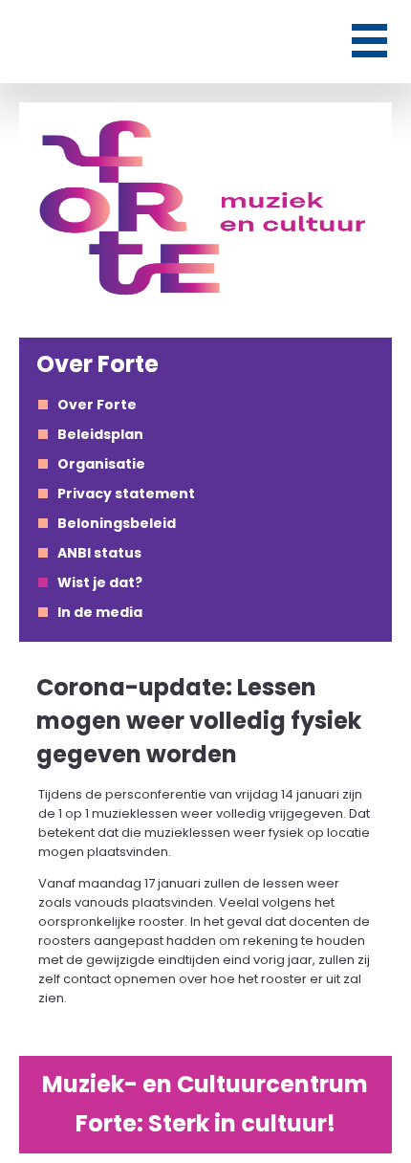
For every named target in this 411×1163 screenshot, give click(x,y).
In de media (99, 612)
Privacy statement (126, 493)
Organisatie (101, 463)
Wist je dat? (99, 582)
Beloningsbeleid (116, 523)
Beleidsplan (100, 434)
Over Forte (97, 404)
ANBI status (99, 552)
